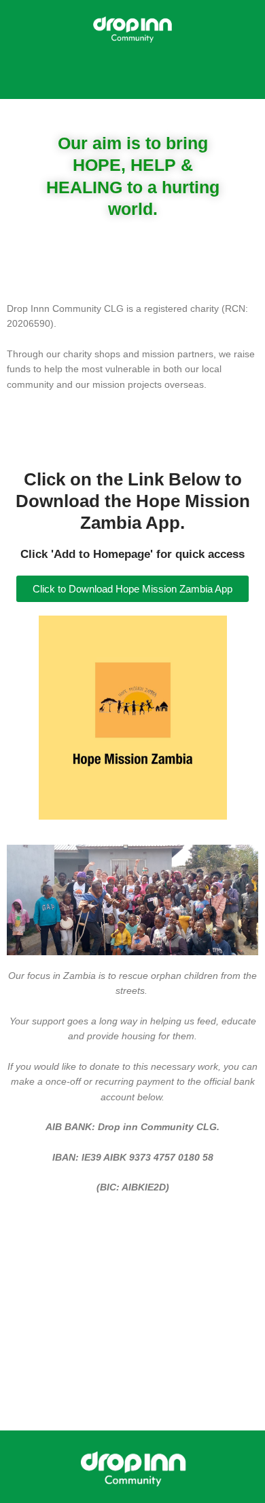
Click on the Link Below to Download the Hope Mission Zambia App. (133, 501)
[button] (132, 79)
